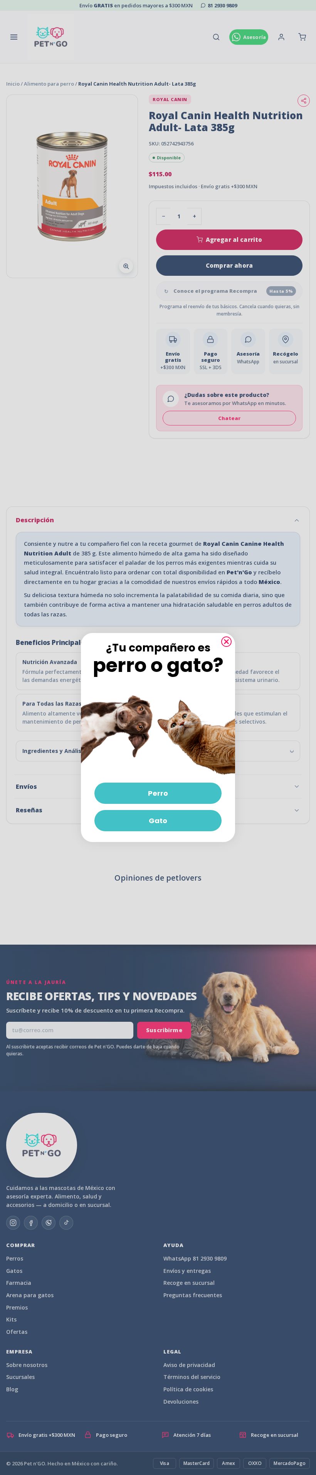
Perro (158, 793)
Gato (158, 820)
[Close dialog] (226, 641)
